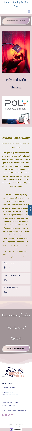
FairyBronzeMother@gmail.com (13, 394)
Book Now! (30, 210)
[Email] (12, 415)
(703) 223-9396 (9, 392)
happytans (20, 426)
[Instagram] (9, 415)
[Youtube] (6, 415)
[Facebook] (3, 415)
